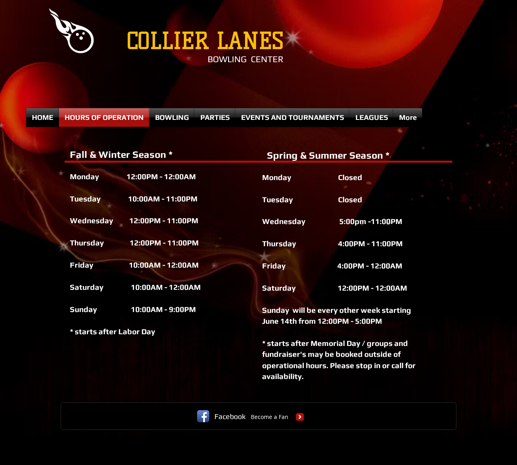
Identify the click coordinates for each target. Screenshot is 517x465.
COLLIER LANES (201, 40)
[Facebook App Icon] (203, 416)
